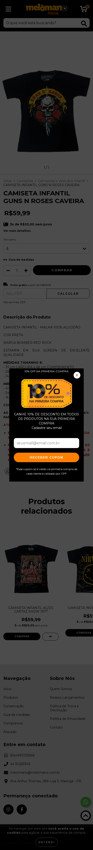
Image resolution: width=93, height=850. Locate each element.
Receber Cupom (46, 457)
